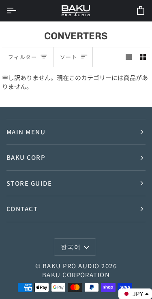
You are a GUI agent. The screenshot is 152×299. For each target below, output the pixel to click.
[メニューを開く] (18, 10)
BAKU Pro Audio (71, 265)
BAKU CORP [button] (25, 157)
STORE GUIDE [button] (29, 183)
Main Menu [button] (25, 131)
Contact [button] (22, 208)
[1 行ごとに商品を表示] (129, 57)
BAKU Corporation (76, 274)
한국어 (71, 246)
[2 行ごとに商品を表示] (143, 57)
